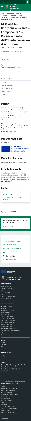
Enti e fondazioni (5, 292)
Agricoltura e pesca (6, 306)
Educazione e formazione (8, 320)
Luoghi (3, 355)
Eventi (3, 357)
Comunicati (4, 345)
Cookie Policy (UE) (6, 402)
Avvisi (2, 347)
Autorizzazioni (5, 314)
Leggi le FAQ (4, 386)
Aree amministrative (7, 288)
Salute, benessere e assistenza (9, 328)
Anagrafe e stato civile (7, 310)
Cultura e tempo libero (7, 318)
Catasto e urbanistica (7, 316)
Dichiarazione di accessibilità (9, 406)
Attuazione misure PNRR (8, 413)
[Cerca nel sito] (27, 7)
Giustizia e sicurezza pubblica (9, 322)
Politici (3, 294)
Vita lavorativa (5, 334)
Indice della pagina (6, 78)
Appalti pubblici (5, 312)
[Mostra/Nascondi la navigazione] (2, 7)
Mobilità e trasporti (6, 326)
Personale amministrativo (8, 296)
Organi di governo (6, 286)
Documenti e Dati (6, 298)
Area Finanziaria (7, 195)
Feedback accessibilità (7, 411)
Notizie (3, 343)
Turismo (3, 332)
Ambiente (3, 308)
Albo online (4, 396)
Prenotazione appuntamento (9, 388)
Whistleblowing (5, 398)
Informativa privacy (6, 400)
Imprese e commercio (7, 324)
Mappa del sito (5, 419)
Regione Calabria (6, 2)
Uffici (2, 290)
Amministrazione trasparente (9, 394)
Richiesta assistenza (6, 392)
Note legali (4, 404)
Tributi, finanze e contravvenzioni (10, 330)
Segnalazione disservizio (8, 390)
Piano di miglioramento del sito (9, 409)
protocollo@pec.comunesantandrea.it (14, 381)
